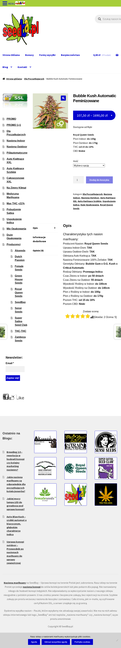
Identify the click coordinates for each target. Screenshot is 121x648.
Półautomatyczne (17, 152)
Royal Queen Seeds (19, 292)
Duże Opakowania (90, 204)
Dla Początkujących (34, 78)
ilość (75, 161)
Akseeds (20, 250)
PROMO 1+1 (14, 125)
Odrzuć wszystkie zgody (55, 642)
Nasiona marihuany (15, 582)
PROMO (11, 119)
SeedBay (20, 302)
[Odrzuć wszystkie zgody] (117, 640)
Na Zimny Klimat (16, 187)
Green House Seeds (19, 279)
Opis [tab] (35, 227)
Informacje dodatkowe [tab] (39, 239)
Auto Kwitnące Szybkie (89, 201)
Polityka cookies (82, 642)
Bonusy (29, 54)
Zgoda (34, 642)
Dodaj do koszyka (99, 179)
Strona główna (14, 78)
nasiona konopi (31, 586)
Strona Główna (11, 54)
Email (10, 363)
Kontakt (22, 67)
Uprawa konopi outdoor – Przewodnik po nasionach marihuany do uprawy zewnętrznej (15, 552)
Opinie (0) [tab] (38, 250)
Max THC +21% (16, 203)
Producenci (13, 244)
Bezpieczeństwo (70, 54)
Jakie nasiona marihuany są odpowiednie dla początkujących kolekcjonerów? (16, 484)
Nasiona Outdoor (90, 197)
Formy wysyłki (47, 54)
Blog (5, 67)
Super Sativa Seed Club (21, 321)
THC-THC (20, 331)
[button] (63, 98)
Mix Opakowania (16, 228)
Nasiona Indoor (16, 140)
